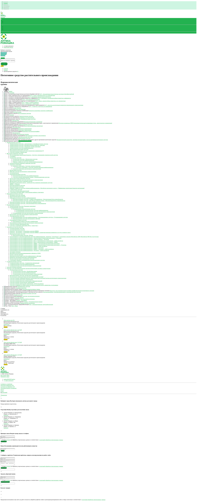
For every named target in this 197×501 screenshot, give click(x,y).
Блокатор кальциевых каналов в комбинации (41, 110)
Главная (6, 2)
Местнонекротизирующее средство (19, 149)
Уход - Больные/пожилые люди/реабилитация (41, 304)
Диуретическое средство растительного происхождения (27, 274)
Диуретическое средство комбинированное (24, 272)
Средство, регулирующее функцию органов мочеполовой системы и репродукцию (28, 268)
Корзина (6, 29)
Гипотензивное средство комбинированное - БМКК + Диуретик (27, 247)
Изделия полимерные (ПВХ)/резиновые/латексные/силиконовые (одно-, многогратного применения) (85, 123)
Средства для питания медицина (31, 296)
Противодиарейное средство (17, 185)
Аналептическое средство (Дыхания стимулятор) (23, 206)
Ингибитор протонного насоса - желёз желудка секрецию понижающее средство (31, 182)
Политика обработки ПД (7, 385)
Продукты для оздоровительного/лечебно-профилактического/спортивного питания (72, 290)
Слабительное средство (16, 189)
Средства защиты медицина (27, 299)
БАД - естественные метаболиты (31, 99)
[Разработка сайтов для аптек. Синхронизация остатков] (4, 392)
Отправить (3, 467)
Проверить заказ (5, 376)
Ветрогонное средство (16, 170)
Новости (6, 4)
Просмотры (7, 26)
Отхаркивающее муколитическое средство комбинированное (32, 210)
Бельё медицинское (20, 109)
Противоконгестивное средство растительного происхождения (26, 222)
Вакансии (6, 8)
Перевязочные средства (24, 286)
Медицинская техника (23, 134)
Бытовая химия (17, 112)
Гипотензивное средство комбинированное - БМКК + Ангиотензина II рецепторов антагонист (35, 243)
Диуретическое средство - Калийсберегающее (25, 271)
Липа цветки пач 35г (9, 320)
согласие (8, 440)
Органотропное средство (25, 141)
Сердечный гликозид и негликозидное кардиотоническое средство (27, 260)
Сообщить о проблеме (6, 384)
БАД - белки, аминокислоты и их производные (42, 95)
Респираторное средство (13, 204)
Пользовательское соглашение (8, 388)
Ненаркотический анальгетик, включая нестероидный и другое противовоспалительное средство (82, 139)
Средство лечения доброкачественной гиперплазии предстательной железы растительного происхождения (38, 278)
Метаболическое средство (25, 137)
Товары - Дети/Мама (21, 300)
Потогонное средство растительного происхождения (24, 214)
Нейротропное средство (24, 138)
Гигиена (12, 114)
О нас (2, 391)
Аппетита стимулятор (15, 164)
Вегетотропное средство (24, 113)
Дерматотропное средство (13, 142)
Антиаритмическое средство (17, 229)
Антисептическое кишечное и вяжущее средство (22, 163)
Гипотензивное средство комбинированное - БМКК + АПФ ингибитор (28, 246)
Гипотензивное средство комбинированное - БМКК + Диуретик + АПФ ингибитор (32, 249)
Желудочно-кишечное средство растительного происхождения (26, 180)
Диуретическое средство (16, 270)
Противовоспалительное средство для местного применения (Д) (27, 150)
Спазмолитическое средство (14, 261)
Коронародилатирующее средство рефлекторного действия (25, 256)
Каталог (6, 22)
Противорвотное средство (17, 186)
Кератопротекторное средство (18, 196)
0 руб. (2, 66)
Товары (6, 3)
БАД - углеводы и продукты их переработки (40, 106)
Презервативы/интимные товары (31, 289)
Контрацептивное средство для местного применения (24, 275)
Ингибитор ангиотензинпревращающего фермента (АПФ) (25, 253)
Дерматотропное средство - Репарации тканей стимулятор (25, 146)
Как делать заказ (5, 375)
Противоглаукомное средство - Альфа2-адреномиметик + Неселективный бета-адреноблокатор (38, 199)
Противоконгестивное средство (18, 220)
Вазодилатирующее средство (17, 234)
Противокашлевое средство (17, 216)
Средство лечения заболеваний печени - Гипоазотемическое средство (31, 177)
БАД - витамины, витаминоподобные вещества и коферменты (54, 98)
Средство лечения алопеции (14, 267)
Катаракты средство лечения (17, 195)
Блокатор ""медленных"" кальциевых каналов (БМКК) (24, 231)
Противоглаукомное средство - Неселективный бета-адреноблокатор (28, 203)
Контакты (6, 7)
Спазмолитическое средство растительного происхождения (25, 265)
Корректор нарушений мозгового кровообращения (23, 257)
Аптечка (12, 92)
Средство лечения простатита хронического (21, 279)
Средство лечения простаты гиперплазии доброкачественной (26, 281)
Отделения (6, 6)
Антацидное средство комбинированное (23, 160)
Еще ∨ (2, 389)
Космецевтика (16, 132)
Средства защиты (19, 297)
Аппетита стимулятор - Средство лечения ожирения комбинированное (34, 167)
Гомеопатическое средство (26, 116)
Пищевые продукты (21, 288)
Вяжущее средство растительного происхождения (23, 171)
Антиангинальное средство (17, 228)
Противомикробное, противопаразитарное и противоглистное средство (62, 292)
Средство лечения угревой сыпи (18, 152)
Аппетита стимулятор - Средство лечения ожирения (26, 166)
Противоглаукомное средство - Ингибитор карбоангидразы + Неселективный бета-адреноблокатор (39, 200)
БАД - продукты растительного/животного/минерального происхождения (63, 105)
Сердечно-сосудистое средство (15, 227)
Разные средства (18, 294)
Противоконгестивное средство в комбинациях (25, 221)
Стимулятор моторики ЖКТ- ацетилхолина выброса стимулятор (27, 192)
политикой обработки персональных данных (51, 440)
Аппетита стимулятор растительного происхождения (27, 168)
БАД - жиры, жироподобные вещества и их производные (50, 101)
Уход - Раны (14, 306)
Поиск (5, 21)
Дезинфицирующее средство (28, 119)
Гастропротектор (14, 173)
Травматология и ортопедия (27, 303)
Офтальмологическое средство (15, 193)
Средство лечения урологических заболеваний (22, 282)
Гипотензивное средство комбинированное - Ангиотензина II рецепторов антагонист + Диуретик (35, 238)
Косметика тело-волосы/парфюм (30, 131)
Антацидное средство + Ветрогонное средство (25, 159)
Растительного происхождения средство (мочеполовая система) (26, 276)
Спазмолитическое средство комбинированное (22, 264)
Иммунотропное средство (25, 124)
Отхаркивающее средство (16, 207)
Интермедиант (17, 127)
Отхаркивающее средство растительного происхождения (28, 213)
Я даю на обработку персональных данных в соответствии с (32, 440)
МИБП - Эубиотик (15, 184)
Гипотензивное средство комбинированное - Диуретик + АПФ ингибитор (29, 250)
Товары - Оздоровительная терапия (33, 301)
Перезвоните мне (5, 481)
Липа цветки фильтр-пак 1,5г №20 (13, 330)
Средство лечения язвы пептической (19, 191)
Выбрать (6, 415)
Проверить (3, 441)
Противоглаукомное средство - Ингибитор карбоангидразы (25, 202)
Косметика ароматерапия (25, 128)
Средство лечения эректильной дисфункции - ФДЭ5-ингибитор (27, 283)
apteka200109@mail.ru (9, 379)
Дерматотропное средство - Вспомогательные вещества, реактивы (27, 145)
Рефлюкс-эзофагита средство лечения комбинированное (28, 162)
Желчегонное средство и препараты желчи (21, 181)
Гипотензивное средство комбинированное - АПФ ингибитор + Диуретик (29, 239)
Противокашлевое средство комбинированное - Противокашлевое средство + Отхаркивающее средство (40, 217)
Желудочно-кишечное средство (15, 153)
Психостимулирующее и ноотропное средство (22, 258)
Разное (10, 91)
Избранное (6, 28)
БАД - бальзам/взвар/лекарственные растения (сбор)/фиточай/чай (57, 94)
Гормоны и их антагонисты (27, 117)
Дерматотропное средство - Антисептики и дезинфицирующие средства (29, 144)
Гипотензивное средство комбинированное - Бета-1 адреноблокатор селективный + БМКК (34, 242)
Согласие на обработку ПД (8, 386)
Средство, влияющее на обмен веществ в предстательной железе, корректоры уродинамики (34, 285)
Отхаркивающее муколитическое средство (24, 209)
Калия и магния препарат (16, 254)
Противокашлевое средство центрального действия (26, 218)
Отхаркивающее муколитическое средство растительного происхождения (35, 211)
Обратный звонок (5, 32)
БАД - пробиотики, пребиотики (30, 103)
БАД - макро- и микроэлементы (30, 102)
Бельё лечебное (17, 108)
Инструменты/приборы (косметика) (33, 126)
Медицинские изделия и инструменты (35, 135)
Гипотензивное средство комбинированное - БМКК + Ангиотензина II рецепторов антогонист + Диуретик (38, 245)
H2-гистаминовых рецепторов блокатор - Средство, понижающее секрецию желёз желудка (34, 155)
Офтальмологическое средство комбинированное (23, 198)
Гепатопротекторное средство (18, 174)
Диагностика (15, 120)
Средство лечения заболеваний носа (19, 224)
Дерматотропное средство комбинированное (21, 148)
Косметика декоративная (24, 130)
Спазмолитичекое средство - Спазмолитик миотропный (24, 263)
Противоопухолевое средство (28, 293)
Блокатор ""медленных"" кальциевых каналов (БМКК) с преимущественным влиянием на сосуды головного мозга (40, 232)
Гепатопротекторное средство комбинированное (25, 175)
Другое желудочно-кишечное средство (20, 178)
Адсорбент (13, 156)
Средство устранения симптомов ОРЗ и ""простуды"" (24, 225)
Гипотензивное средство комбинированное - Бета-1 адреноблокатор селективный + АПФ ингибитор (36, 240)
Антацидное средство (15, 157)
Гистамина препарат (15, 252)
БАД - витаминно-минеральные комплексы (39, 96)
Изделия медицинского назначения (33, 121)
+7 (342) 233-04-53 (8, 46)
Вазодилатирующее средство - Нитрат (23, 235)
